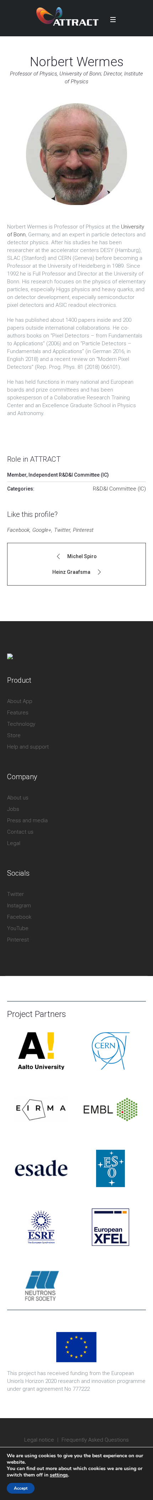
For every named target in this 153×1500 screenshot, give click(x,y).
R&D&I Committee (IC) (119, 489)
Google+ (41, 530)
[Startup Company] (10, 657)
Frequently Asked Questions (95, 1440)
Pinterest (83, 530)
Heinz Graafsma (71, 572)
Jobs (13, 809)
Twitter (62, 530)
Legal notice (39, 1440)
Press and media (27, 820)
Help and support (28, 747)
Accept (20, 1488)
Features (17, 712)
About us (17, 797)
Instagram (19, 905)
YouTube (17, 928)
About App (19, 701)
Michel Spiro (82, 556)
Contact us (20, 832)
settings (59, 1475)
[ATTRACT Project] (67, 16)
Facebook (18, 530)
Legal (13, 843)
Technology (21, 724)
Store (14, 735)
